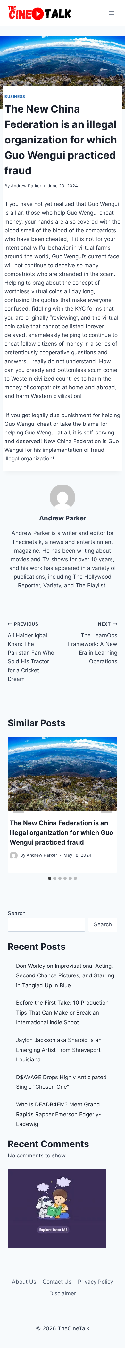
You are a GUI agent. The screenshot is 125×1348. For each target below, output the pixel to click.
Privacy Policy (95, 1281)
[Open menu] (111, 13)
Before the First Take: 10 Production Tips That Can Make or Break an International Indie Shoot (62, 1013)
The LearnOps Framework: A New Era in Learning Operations (92, 643)
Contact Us (57, 1281)
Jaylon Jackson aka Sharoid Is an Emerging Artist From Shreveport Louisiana (59, 1050)
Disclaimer (62, 1293)
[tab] (49, 878)
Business (14, 96)
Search (17, 913)
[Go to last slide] (18, 805)
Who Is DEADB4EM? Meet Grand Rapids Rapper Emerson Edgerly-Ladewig (58, 1114)
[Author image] (14, 856)
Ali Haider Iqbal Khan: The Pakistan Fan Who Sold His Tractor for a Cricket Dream (31, 652)
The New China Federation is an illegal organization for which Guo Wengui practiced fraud (61, 832)
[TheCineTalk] (40, 12)
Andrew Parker (26, 185)
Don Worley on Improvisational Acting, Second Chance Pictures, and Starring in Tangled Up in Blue (65, 976)
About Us (24, 1281)
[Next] (106, 805)
